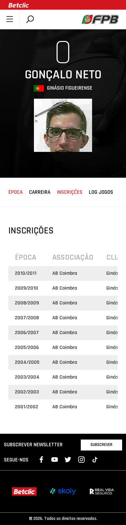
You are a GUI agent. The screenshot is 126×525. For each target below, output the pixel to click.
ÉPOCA (15, 192)
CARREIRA (39, 192)
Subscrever (101, 445)
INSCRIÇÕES (69, 192)
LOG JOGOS (101, 192)
